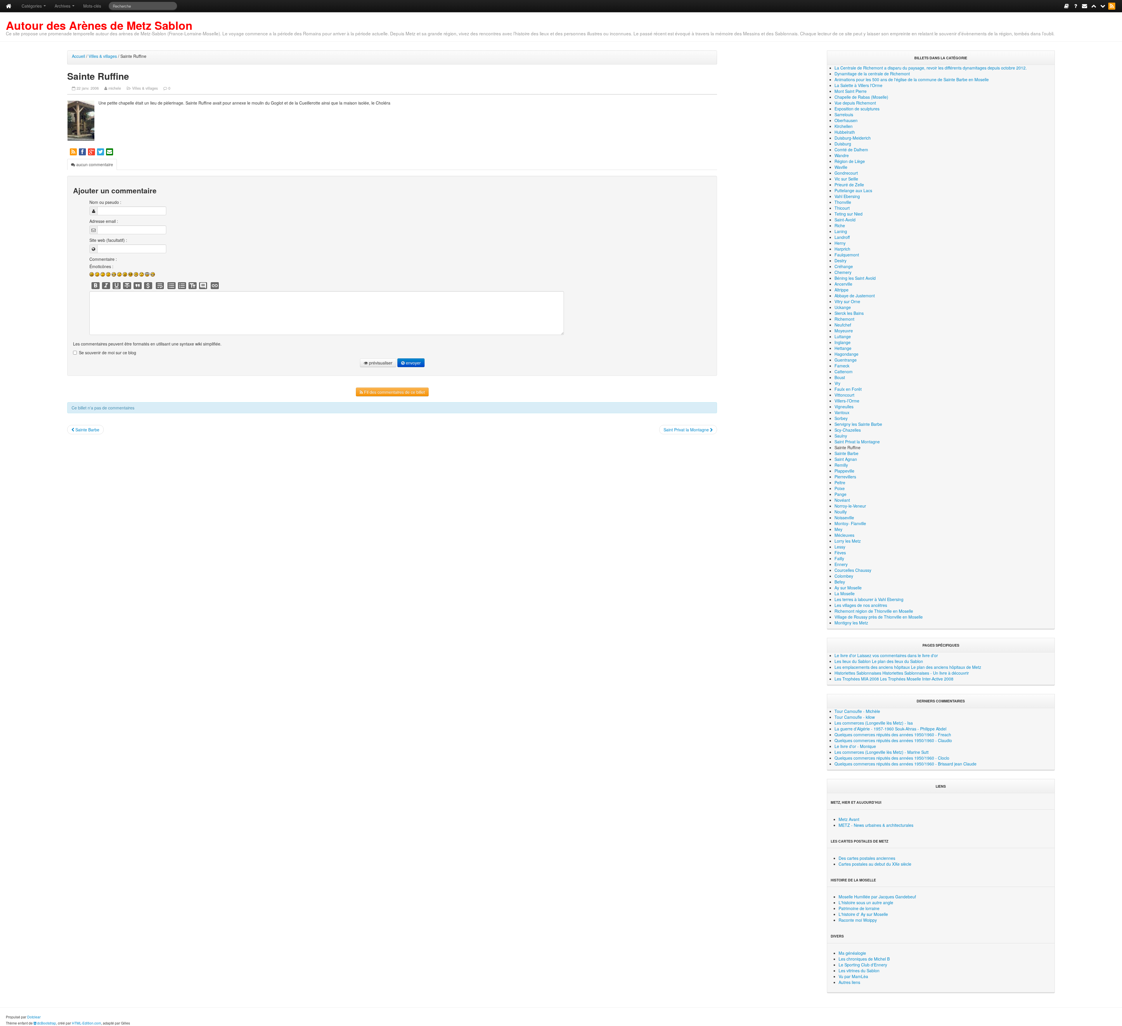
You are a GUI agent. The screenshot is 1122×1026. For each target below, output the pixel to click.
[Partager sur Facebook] (83, 151)
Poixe (839, 488)
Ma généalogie (852, 953)
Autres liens (849, 982)
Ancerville (843, 284)
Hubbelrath (844, 132)
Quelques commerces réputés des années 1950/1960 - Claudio (893, 740)
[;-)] (97, 274)
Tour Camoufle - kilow (854, 717)
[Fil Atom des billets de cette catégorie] (74, 151)
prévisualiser (380, 363)
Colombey (843, 576)
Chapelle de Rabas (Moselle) (861, 97)
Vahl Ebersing (847, 196)
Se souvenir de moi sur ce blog (107, 352)
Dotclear (34, 1016)
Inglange (842, 342)
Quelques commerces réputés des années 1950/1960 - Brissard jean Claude (905, 764)
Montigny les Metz (851, 623)
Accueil (78, 56)
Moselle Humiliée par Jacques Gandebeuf (877, 897)
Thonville (842, 202)
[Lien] (214, 286)
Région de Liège (849, 161)
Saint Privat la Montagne (687, 430)
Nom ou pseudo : (105, 202)
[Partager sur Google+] (92, 151)
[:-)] (91, 274)
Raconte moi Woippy (858, 920)
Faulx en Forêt (848, 389)
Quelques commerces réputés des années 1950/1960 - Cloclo (891, 758)
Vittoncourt (844, 395)
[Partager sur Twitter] (101, 151)
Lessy (839, 547)
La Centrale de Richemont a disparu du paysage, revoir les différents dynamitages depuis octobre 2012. (930, 68)
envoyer (413, 363)
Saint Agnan (845, 459)
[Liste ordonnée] (182, 286)
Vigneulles (843, 406)
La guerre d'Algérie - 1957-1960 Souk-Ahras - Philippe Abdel (890, 729)
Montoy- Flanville (850, 523)
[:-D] (114, 274)
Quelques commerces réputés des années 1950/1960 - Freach (892, 734)
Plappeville (844, 471)
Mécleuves (844, 535)
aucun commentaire (94, 164)
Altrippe (841, 290)
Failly (839, 558)
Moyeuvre (843, 331)
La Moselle (844, 593)
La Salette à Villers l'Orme (858, 85)
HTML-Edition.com (86, 1022)
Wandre (841, 155)
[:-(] (119, 274)
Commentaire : (103, 259)
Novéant (842, 500)
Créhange (843, 266)
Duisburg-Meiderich (852, 138)
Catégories (32, 6)
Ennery (841, 564)
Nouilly (840, 512)
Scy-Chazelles (847, 430)
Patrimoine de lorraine (859, 908)
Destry (840, 260)
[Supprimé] (127, 286)
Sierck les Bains (849, 313)
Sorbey (841, 418)
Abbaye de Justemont (854, 295)
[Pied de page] (1103, 5)
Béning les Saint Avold (855, 278)
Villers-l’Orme (846, 401)
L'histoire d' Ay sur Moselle (863, 914)
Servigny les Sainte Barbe (858, 424)
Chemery (842, 272)
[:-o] (136, 274)
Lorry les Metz (847, 541)
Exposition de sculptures (856, 109)
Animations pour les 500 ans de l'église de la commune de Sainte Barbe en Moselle (911, 79)
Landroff (842, 237)
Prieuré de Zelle (849, 185)
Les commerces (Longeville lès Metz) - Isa (873, 723)
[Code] (148, 286)
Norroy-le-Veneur (850, 506)
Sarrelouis (843, 114)
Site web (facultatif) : (108, 240)
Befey (839, 582)
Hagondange (846, 354)
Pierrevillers (845, 477)
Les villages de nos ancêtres (860, 605)
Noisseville (844, 517)
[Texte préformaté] (192, 286)
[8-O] (147, 274)
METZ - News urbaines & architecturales (876, 825)
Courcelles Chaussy (852, 570)
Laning (840, 231)
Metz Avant (849, 819)
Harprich (842, 249)
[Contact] (1085, 5)
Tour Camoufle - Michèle (857, 711)
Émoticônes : (101, 266)
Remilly (841, 465)
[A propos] (1076, 5)
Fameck (841, 366)
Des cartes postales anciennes (867, 858)
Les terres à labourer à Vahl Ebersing (868, 599)
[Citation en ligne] (137, 286)
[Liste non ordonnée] (171, 286)
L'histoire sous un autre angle (866, 902)
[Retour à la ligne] (160, 286)
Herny (840, 243)
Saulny (840, 436)
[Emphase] (106, 286)
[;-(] (141, 274)
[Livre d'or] (1067, 5)
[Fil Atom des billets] (1112, 5)
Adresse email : (103, 221)
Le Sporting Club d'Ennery (863, 965)
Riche (839, 225)
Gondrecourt (846, 173)
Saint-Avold (845, 220)
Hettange (842, 348)
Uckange (842, 307)
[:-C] (125, 274)
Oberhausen (846, 120)
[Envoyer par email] (110, 151)
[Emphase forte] (95, 286)
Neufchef (842, 325)
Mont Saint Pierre (850, 91)
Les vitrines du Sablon (859, 970)
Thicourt (842, 208)
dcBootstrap (46, 1022)
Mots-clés (92, 6)
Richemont (844, 319)
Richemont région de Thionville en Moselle (873, 611)
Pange (840, 494)
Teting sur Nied (848, 214)
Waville (840, 167)
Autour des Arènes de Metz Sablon (99, 25)
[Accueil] (8, 6)
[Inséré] (116, 286)
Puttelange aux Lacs (853, 190)
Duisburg (842, 144)
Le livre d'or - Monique (855, 746)
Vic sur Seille (846, 179)
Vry (837, 383)
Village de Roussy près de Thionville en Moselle (878, 617)
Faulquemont (846, 255)
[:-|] (108, 274)
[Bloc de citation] (203, 286)
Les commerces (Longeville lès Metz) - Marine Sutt (881, 752)
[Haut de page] (1094, 5)
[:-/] (103, 274)
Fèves (840, 552)
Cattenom (843, 371)
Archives (63, 6)
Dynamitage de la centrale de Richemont (872, 74)
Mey (838, 529)
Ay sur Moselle (848, 588)
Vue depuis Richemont (855, 103)
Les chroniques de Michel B (864, 959)
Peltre (839, 482)
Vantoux (841, 412)
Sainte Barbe (86, 430)
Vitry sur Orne (847, 301)
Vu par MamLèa (853, 976)
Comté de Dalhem (851, 149)
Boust (839, 377)
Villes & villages (103, 56)
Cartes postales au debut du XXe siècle (875, 864)
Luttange (842, 336)
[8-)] (130, 274)
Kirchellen (843, 126)
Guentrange (845, 360)
